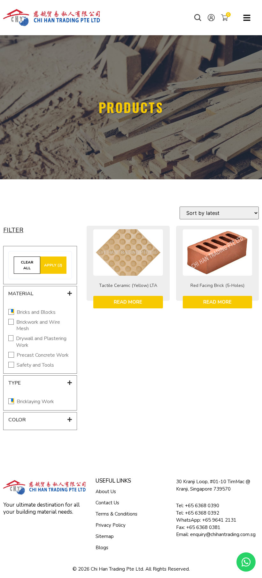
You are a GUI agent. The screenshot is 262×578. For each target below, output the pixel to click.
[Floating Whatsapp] (246, 562)
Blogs (102, 547)
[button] (197, 17)
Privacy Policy (111, 525)
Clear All (27, 265)
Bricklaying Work (35, 401)
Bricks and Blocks (36, 312)
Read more (128, 302)
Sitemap (105, 536)
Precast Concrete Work (43, 355)
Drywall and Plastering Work (41, 342)
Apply (53, 265)
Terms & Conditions (116, 514)
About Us (106, 491)
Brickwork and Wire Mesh (38, 325)
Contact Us (107, 503)
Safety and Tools (35, 365)
